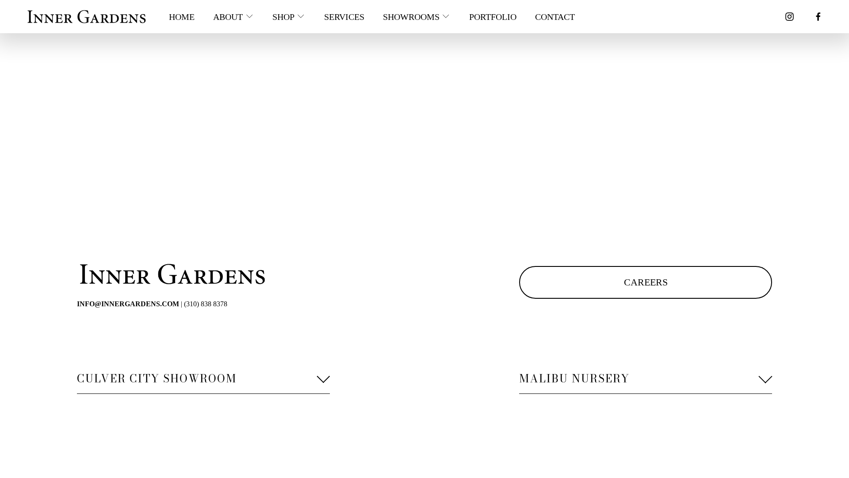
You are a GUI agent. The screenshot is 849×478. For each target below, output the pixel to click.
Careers (646, 282)
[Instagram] (789, 17)
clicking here (197, 129)
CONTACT (555, 17)
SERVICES (344, 17)
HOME (182, 17)
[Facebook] (818, 17)
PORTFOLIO (492, 17)
